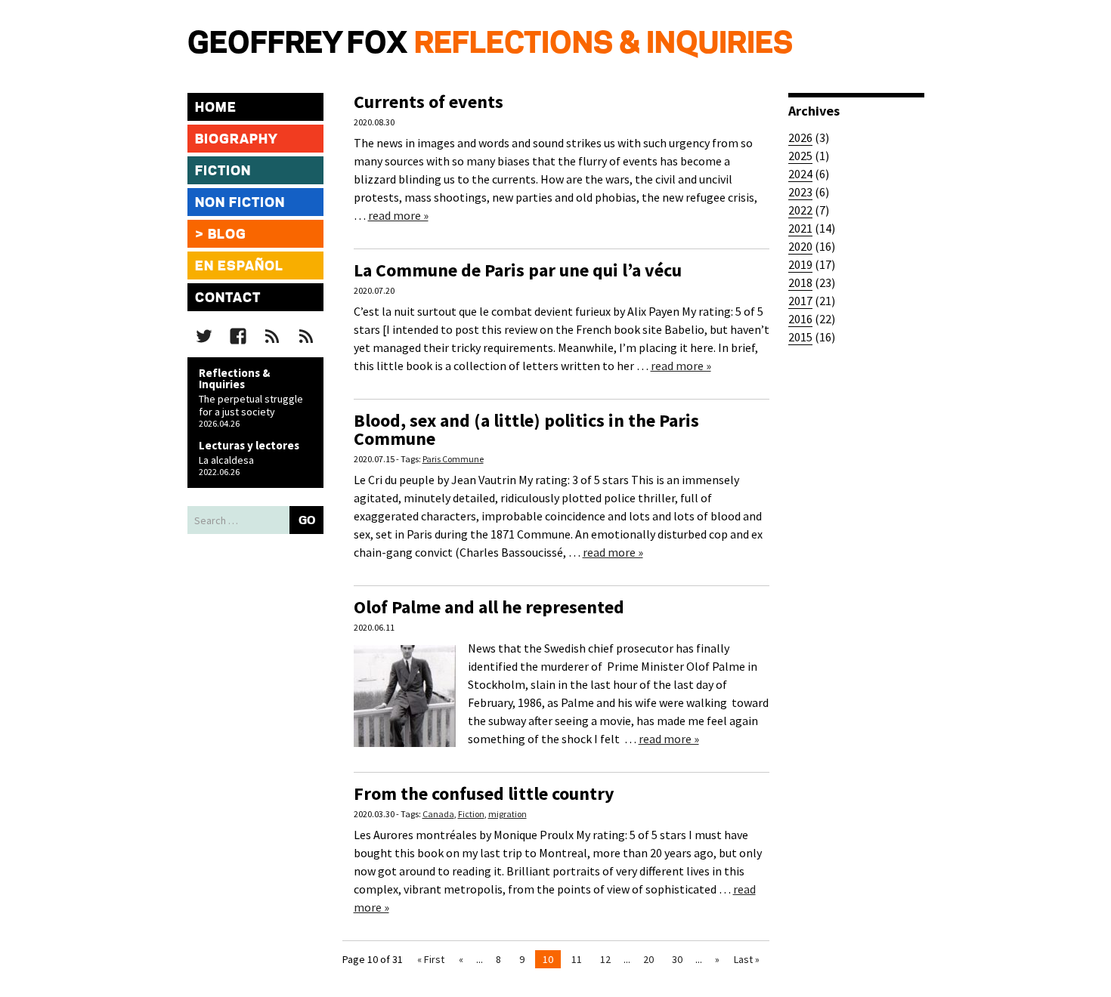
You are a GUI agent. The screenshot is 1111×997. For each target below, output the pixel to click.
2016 (800, 318)
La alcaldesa (226, 460)
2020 (800, 246)
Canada (438, 814)
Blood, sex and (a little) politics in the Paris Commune (526, 429)
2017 (800, 300)
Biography (236, 140)
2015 (800, 336)
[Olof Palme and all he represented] (405, 742)
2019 (800, 264)
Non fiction (240, 203)
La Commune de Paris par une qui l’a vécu (518, 270)
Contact (228, 298)
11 (576, 959)
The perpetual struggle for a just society (251, 405)
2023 (800, 191)
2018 (800, 282)
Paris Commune (453, 459)
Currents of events (428, 101)
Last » (747, 959)
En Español (239, 267)
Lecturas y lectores (249, 445)
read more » (398, 215)
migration (507, 814)
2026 (800, 137)
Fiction (223, 171)
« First (430, 959)
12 (605, 959)
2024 (800, 173)
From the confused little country (484, 793)
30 (677, 959)
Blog (227, 235)
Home (216, 108)
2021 (800, 228)
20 (648, 959)
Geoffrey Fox (297, 44)
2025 (800, 155)
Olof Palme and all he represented (489, 607)
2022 (800, 210)
